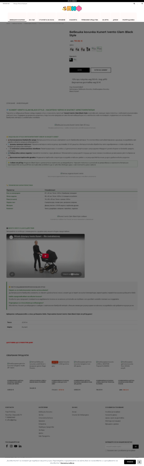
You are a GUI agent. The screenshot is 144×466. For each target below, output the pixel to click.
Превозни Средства (89, 20)
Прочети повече (67, 463)
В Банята (73, 20)
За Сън (32, 20)
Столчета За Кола (46, 20)
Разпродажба (128, 20)
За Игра (105, 20)
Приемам (130, 462)
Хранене (61, 20)
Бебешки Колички (17, 20)
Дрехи (115, 20)
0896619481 (6, 3)
